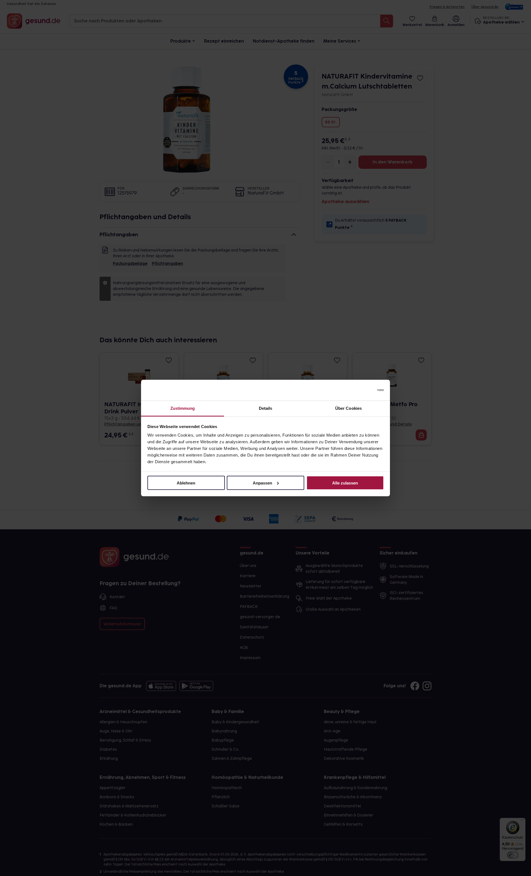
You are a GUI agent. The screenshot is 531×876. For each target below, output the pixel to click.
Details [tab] (265, 408)
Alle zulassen (345, 482)
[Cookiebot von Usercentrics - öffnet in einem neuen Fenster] (359, 390)
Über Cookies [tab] (348, 408)
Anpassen (262, 482)
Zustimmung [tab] (182, 408)
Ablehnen (186, 482)
